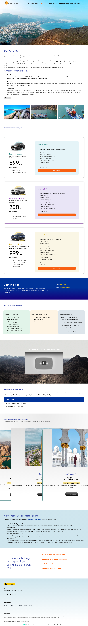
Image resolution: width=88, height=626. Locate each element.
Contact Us (66, 291)
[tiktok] (12, 594)
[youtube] (10, 594)
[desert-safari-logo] (11, 2)
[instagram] (7, 594)
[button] (5, 112)
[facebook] (5, 594)
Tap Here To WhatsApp (64, 287)
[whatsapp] (15, 594)
